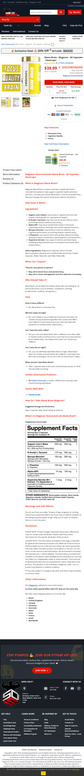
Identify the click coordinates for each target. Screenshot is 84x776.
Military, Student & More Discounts (51, 727)
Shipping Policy (9, 729)
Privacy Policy (29, 723)
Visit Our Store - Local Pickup (73, 735)
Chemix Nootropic (38, 380)
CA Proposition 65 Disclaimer (30, 730)
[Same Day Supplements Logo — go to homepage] (13, 12)
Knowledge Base (9, 726)
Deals (46, 723)
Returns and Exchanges (12, 735)
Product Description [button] (12, 170)
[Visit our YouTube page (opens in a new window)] (72, 688)
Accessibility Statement (33, 726)
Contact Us (69, 723)
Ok (43, 773)
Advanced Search (45, 750)
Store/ (3, 44)
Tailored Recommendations (72, 730)
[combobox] (47, 12)
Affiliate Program (30, 734)
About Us (47, 734)
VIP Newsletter (50, 731)
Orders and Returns (29, 750)
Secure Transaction (65, 105)
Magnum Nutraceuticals (73, 75)
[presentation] (12, 170)
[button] (9, 2)
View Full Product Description (56, 144)
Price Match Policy (10, 738)
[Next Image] (40, 76)
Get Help (53, 690)
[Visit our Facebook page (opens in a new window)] (66, 688)
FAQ (5, 719)
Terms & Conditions (31, 719)
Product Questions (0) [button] (13, 183)
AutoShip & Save (9, 723)
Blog (46, 719)
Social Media (69, 719)
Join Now (42, 670)
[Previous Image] (3, 76)
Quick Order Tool (9, 741)
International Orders (11, 732)
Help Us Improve (71, 726)
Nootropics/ (10, 44)
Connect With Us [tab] (72, 682)
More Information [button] (11, 174)
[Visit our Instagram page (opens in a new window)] (79, 688)
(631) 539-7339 (55, 698)
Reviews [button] (8, 178)
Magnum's (33, 585)
